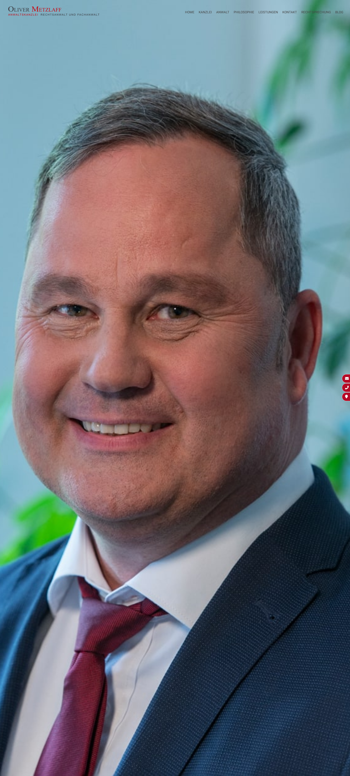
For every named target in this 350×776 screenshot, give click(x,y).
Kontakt (289, 12)
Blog (339, 12)
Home (189, 12)
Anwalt (222, 12)
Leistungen (268, 12)
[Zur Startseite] (53, 14)
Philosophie (244, 12)
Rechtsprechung (316, 12)
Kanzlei (205, 12)
